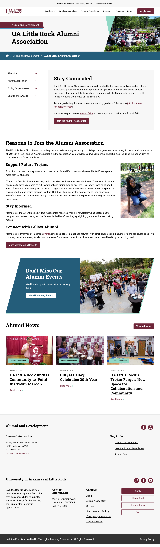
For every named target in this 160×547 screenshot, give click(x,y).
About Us (12, 73)
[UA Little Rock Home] (7, 55)
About (89, 495)
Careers (90, 506)
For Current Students (65, 3)
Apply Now (145, 11)
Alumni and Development (26, 55)
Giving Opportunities (18, 88)
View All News (143, 326)
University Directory (104, 3)
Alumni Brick (86, 113)
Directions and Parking (98, 511)
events (46, 233)
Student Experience (90, 11)
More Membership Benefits (23, 245)
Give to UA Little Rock (126, 442)
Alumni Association (17, 81)
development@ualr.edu (17, 453)
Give (138, 512)
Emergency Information (98, 516)
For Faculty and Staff (84, 3)
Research (107, 11)
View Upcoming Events (41, 295)
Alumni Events (122, 454)
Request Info (138, 505)
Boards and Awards (18, 96)
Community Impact (125, 11)
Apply (138, 491)
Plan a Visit (138, 498)
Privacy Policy (147, 539)
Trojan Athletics (94, 521)
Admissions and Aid (68, 11)
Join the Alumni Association (71, 120)
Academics (50, 11)
